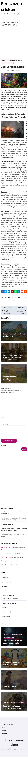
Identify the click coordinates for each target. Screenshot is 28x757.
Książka (4, 586)
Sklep (3, 727)
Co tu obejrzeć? (7, 582)
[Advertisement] (14, 42)
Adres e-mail (4, 424)
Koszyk (4, 730)
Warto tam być (6, 612)
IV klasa (6, 634)
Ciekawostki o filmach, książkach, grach (14, 659)
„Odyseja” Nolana (7, 524)
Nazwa (3, 417)
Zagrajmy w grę (6, 616)
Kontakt (4, 733)
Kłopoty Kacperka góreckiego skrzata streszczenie (11, 379)
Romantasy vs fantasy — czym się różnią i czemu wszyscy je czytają (12, 708)
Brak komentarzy (15, 70)
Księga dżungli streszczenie (12, 553)
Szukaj (3, 445)
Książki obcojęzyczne (14, 60)
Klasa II (4, 60)
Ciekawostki (5, 577)
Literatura (5, 591)
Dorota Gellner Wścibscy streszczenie (16, 565)
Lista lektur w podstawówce (11, 598)
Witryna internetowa (5, 432)
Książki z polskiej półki (17, 634)
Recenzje (5, 607)
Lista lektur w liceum (9, 603)
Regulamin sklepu (7, 724)
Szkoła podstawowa (7, 63)
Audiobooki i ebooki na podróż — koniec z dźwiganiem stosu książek (13, 665)
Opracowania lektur (8, 595)
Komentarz (4, 395)
